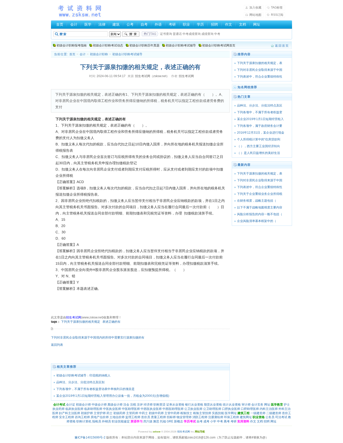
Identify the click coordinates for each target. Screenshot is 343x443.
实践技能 (218, 413)
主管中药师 (172, 413)
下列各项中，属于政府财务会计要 (259, 126)
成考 (206, 421)
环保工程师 (231, 417)
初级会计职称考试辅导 (181, 45)
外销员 (106, 421)
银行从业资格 (194, 404)
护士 (287, 404)
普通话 (177, 34)
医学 (87, 24)
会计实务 (257, 404)
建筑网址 (246, 417)
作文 (228, 24)
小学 (213, 421)
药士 (109, 413)
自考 (144, 24)
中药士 (143, 413)
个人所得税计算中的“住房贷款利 (258, 139)
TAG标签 (277, 7)
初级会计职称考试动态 (108, 45)
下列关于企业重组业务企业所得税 (259, 194)
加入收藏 (255, 7)
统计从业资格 (232, 404)
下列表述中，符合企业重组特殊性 (259, 76)
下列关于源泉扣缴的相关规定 (80, 321)
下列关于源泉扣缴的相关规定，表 (259, 63)
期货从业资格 (213, 404)
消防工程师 (199, 417)
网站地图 (255, 15)
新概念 (178, 421)
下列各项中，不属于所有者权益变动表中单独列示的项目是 (95, 389)
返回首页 (282, 45)
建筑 (116, 24)
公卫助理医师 (212, 409)
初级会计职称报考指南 (71, 45)
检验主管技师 (202, 413)
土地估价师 (117, 417)
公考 (130, 24)
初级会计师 (83, 404)
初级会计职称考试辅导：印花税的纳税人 (83, 375)
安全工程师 (66, 417)
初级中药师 (156, 413)
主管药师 (132, 413)
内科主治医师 (269, 409)
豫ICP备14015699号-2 (90, 437)
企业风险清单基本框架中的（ (259, 221)
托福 (163, 421)
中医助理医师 (131, 409)
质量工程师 (158, 417)
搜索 (130, 34)
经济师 (148, 404)
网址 (256, 24)
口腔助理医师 (250, 409)
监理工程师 (132, 417)
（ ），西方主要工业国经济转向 (258, 146)
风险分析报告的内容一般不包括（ (259, 214)
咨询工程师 (82, 417)
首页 (59, 24)
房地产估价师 (100, 417)
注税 (133, 404)
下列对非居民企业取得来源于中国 (259, 70)
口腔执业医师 (231, 409)
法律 (101, 24)
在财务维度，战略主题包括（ (259, 200)
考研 (172, 24)
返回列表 (57, 345)
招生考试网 (80, 11)
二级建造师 (273, 413)
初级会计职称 (99, 54)
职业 (186, 24)
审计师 (246, 404)
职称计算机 (83, 421)
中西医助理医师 (173, 409)
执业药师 (58, 409)
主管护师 (100, 413)
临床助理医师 (93, 409)
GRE (170, 421)
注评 (140, 404)
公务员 (269, 417)
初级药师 (119, 413)
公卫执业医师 (193, 409)
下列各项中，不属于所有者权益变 (259, 112)
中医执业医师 (112, 409)
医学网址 (231, 413)
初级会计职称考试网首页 (218, 45)
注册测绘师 (215, 417)
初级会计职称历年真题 (144, 45)
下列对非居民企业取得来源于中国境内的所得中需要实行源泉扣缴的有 (97, 337)
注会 (126, 404)
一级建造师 (257, 413)
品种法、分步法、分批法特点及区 (259, 105)
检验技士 (186, 413)
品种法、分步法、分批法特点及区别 (80, 382)
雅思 (156, 421)
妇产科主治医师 (69, 413)
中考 (217, 34)
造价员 (145, 417)
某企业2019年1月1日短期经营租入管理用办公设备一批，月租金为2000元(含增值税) (112, 396)
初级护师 (87, 413)
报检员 (96, 421)
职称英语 (159, 404)
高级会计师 (115, 404)
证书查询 (166, 34)
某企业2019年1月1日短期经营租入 (260, 119)
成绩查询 (207, 34)
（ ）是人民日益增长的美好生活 (258, 153)
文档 (242, 24)
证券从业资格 (175, 404)
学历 (200, 24)
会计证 (70, 404)
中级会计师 (99, 404)
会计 (73, 24)
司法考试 (281, 417)
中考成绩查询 (192, 34)
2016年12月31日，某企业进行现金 (260, 132)
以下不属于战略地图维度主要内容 (259, 207)
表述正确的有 (111, 321)
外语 (158, 24)
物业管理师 (184, 417)
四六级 (147, 421)
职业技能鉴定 (121, 421)
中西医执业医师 (151, 409)
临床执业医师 (74, 409)
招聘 (214, 24)
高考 (227, 421)
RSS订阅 (277, 15)
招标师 (171, 417)
